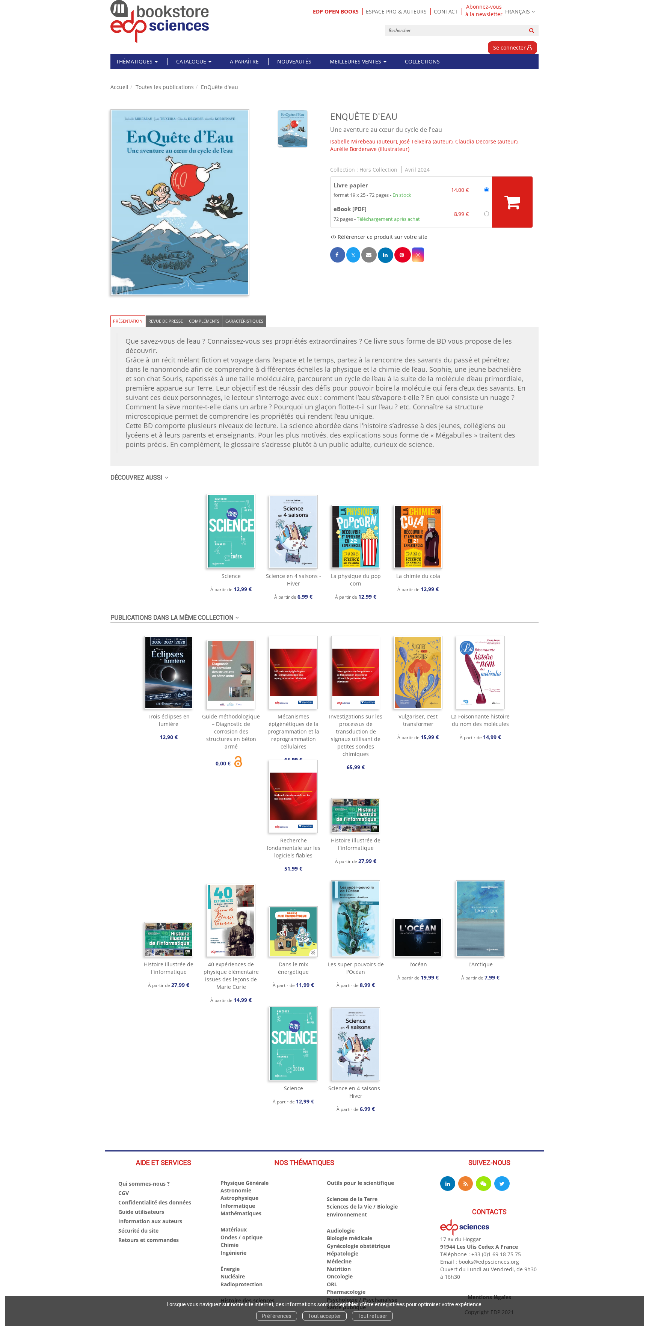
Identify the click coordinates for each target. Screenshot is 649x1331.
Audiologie (341, 1230)
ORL (332, 1284)
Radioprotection (241, 1284)
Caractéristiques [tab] (244, 321)
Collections (422, 61)
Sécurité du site (138, 1230)
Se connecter (510, 47)
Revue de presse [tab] (165, 321)
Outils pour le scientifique (360, 1182)
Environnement (347, 1214)
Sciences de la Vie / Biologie (362, 1206)
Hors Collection (378, 169)
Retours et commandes (148, 1239)
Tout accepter (324, 1316)
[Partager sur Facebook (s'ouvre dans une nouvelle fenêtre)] (337, 255)
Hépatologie (342, 1253)
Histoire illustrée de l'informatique (355, 844)
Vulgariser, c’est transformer (418, 720)
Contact (446, 11)
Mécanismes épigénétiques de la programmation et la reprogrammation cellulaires (293, 731)
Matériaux (233, 1229)
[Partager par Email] (368, 255)
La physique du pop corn (356, 579)
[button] (179, 202)
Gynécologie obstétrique (358, 1246)
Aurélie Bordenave (353, 148)
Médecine (339, 1261)
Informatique (237, 1205)
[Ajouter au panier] (512, 202)
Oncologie (340, 1276)
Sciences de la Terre (352, 1199)
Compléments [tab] (204, 321)
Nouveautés (294, 61)
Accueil (119, 87)
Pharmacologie (346, 1291)
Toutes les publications (165, 87)
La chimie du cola (418, 575)
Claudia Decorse (475, 141)
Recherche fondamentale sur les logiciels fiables (293, 848)
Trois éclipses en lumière (169, 720)
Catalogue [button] (192, 61)
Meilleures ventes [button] (356, 61)
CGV (123, 1193)
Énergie (230, 1269)
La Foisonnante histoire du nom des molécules (480, 720)
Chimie (229, 1244)
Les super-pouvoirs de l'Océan (356, 968)
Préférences (276, 1316)
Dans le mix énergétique (293, 968)
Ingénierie (233, 1252)
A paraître (244, 61)
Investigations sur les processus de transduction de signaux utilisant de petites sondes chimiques (355, 735)
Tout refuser (372, 1316)
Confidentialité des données (154, 1202)
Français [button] (517, 11)
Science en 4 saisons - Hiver (293, 579)
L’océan (418, 964)
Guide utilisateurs (141, 1211)
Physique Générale (244, 1182)
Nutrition (339, 1268)
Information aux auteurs (150, 1221)
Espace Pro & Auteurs (396, 11)
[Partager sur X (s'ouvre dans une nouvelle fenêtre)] (353, 255)
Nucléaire (232, 1276)
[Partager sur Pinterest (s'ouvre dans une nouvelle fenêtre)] (402, 255)
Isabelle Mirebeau (353, 141)
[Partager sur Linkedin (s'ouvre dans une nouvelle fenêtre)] (385, 255)
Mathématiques (240, 1213)
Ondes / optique (241, 1237)
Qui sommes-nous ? (144, 1183)
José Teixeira (415, 141)
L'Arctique (480, 964)
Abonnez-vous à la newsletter (484, 10)
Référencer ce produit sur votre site (381, 236)
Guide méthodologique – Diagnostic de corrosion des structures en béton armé (231, 731)
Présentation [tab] (127, 321)
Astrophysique (239, 1197)
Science (231, 575)
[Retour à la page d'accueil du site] (159, 21)
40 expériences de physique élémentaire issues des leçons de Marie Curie (231, 975)
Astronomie (235, 1190)
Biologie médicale (349, 1238)
